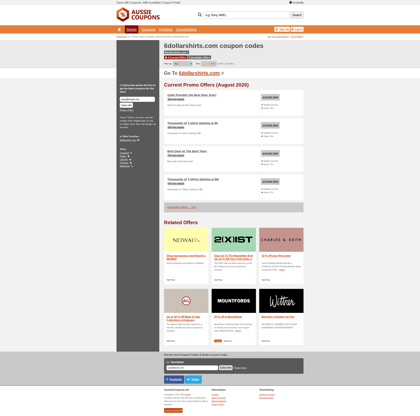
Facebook (124, 153)
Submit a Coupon (267, 395)
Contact (215, 395)
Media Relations (219, 401)
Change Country (172, 410)
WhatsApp (125, 166)
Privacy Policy (127, 110)
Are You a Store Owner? (278, 37)
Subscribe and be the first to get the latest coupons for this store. (138, 88)
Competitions (186, 29)
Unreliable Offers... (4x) (181, 207)
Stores (131, 29)
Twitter (123, 156)
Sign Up (283, 29)
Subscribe (126, 105)
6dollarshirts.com (175, 52)
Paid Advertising (266, 398)
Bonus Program (219, 398)
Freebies (166, 29)
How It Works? (297, 37)
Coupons (149, 29)
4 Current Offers (177, 57)
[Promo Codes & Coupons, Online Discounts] (138, 21)
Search (297, 15)
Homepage (121, 37)
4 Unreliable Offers (199, 57)
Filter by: (168, 64)
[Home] (118, 29)
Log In (298, 29)
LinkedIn (124, 159)
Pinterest (124, 163)
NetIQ (188, 395)
